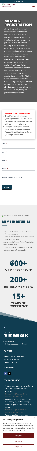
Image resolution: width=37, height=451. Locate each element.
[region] (18, 433)
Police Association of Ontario (16, 344)
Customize (18, 441)
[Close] (35, 418)
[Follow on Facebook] (5, 373)
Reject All (18, 447)
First (4, 144)
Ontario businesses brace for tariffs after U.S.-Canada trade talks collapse (19, 388)
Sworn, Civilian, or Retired (12, 177)
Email (4, 160)
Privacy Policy (10, 341)
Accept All (18, 436)
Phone (5, 169)
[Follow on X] (9, 373)
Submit (7, 187)
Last (4, 152)
